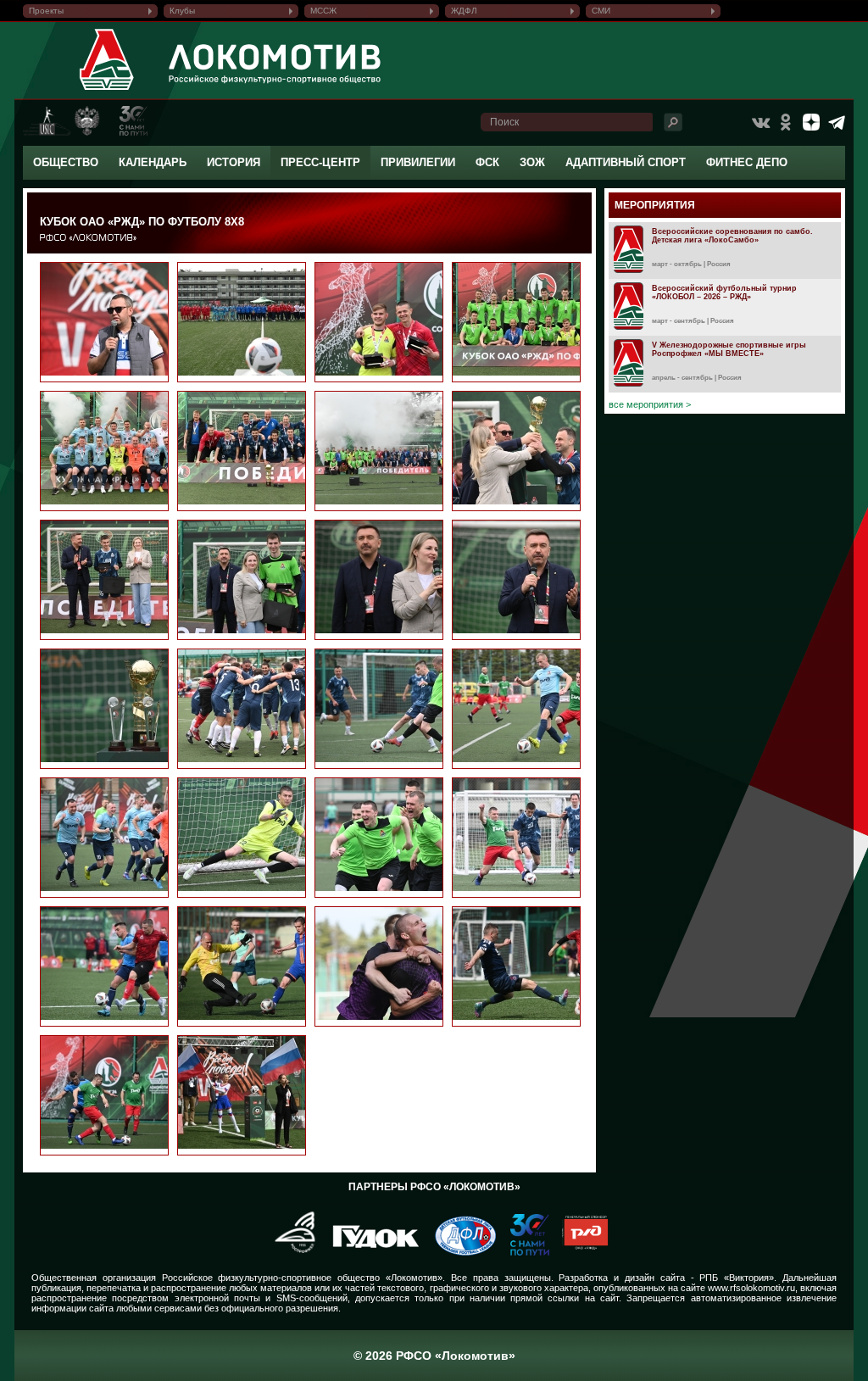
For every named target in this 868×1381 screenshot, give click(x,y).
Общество (65, 162)
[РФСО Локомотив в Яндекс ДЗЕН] (811, 122)
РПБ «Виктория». (737, 1277)
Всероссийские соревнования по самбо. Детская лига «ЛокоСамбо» (732, 235)
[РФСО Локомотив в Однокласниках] (785, 122)
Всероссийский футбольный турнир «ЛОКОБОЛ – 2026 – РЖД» (724, 292)
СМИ (601, 10)
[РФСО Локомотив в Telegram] (836, 122)
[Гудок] (369, 1252)
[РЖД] (578, 1252)
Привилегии (418, 162)
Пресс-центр (320, 162)
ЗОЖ (532, 162)
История (233, 162)
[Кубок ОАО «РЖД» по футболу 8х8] (125, 372)
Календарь (152, 162)
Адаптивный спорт (625, 162)
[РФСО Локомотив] (107, 90)
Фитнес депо (746, 162)
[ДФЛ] (459, 1252)
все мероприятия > (650, 404)
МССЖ (323, 10)
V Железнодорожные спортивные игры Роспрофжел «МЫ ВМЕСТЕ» (729, 349)
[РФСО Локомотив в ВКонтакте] (760, 122)
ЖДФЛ (464, 10)
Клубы (182, 10)
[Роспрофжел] (289, 1252)
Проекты (46, 10)
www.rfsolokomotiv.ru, (753, 1288)
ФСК (487, 162)
